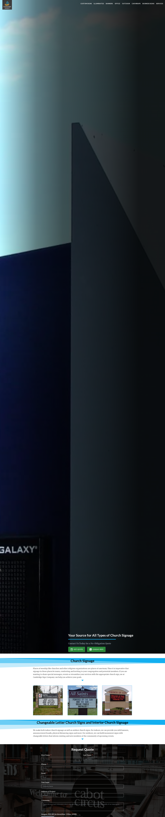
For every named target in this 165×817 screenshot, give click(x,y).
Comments (45, 800)
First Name (45, 755)
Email (43, 773)
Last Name (87, 755)
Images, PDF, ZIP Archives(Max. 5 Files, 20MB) (59, 814)
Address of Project (48, 791)
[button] (76, 649)
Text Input (45, 782)
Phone (43, 764)
